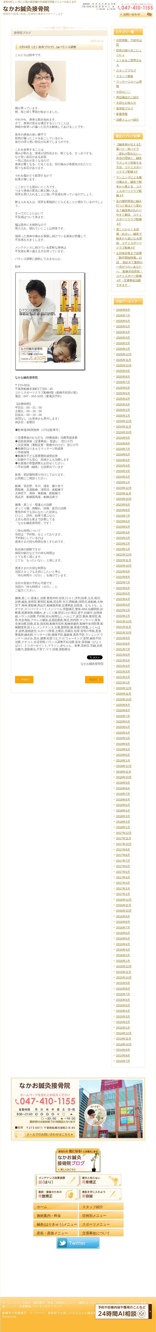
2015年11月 (123, 972)
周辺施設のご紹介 (127, 97)
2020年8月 (123, 710)
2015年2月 (123, 1022)
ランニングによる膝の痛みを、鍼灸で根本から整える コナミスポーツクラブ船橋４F (129, 186)
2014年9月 (123, 1049)
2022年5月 (123, 593)
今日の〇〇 (123, 91)
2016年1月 (123, 960)
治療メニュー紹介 (127, 119)
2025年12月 (124, 354)
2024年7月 (123, 449)
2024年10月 (124, 432)
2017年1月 (123, 894)
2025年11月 (123, 360)
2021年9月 (123, 638)
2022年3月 (123, 604)
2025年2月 (123, 410)
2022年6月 (123, 588)
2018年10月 (124, 777)
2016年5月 (123, 938)
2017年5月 (123, 872)
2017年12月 (124, 833)
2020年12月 (124, 688)
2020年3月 (123, 738)
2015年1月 (123, 1027)
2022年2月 (123, 610)
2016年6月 (123, 933)
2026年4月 (123, 332)
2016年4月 (123, 944)
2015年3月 (123, 1016)
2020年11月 (123, 693)
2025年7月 (123, 382)
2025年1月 (123, 415)
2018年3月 (123, 816)
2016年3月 (123, 949)
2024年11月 (123, 426)
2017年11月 (123, 838)
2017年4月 (123, 877)
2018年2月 (123, 821)
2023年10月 (124, 499)
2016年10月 (124, 910)
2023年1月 (123, 549)
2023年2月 (123, 543)
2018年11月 (123, 771)
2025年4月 (123, 398)
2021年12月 (124, 621)
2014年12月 (124, 1033)
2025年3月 (123, 404)
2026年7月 (123, 315)
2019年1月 (123, 760)
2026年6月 (123, 321)
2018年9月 (123, 782)
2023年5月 (123, 526)
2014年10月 (124, 1044)
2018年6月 (123, 799)
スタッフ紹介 (22, 1302)
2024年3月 (123, 471)
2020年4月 (123, 732)
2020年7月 (123, 716)
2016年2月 (123, 955)
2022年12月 (124, 554)
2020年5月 (123, 727)
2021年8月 (123, 643)
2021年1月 (123, 682)
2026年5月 (123, 326)
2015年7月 (123, 994)
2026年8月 (123, 309)
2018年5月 (123, 805)
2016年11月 (123, 905)
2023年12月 (124, 488)
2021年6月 (123, 654)
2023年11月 (123, 493)
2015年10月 (124, 977)
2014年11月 (123, 1038)
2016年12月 (124, 899)
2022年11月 (123, 560)
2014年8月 (123, 1055)
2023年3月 (123, 538)
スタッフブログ (126, 70)
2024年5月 (123, 460)
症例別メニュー (66, 1302)
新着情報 (122, 114)
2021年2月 (123, 677)
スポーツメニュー (126, 1302)
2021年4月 (123, 666)
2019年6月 (123, 749)
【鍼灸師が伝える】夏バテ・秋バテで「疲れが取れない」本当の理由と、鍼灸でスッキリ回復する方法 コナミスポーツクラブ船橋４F (129, 158)
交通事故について (30, 1306)
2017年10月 (124, 844)
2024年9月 (123, 437)
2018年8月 (123, 788)
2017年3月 (123, 882)
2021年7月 (123, 649)
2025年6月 (123, 387)
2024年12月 (124, 421)
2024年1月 (123, 482)
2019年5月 (123, 754)
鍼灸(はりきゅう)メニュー (95, 1302)
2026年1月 (123, 348)
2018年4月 (123, 810)
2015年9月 (123, 983)
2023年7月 (123, 515)
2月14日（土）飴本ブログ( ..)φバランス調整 (48, 47)
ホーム (6, 1302)
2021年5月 (123, 660)
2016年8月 (123, 921)
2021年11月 (123, 627)
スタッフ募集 (124, 76)
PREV (25, 679)
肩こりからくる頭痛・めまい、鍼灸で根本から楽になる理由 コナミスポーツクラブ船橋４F (129, 238)
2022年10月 (124, 565)
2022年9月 (123, 571)
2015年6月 (123, 999)
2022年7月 (123, 582)
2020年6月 (123, 721)
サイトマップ (53, 1306)
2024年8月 (123, 443)
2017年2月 (123, 888)
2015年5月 (123, 1005)
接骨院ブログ (124, 108)
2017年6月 (123, 866)
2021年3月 (123, 671)
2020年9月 (123, 705)
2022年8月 (123, 577)
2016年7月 (123, 927)
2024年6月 (123, 454)
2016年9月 (123, 916)
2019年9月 (123, 744)
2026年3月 (123, 337)
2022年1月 (123, 616)
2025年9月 (123, 371)
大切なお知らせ (126, 102)
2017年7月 (123, 860)
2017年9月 (123, 849)
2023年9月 (123, 504)
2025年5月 (123, 393)
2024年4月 (123, 465)
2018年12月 (124, 766)
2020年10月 (124, 699)
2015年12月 (124, 966)
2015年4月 (123, 1010)
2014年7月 (123, 1061)
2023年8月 (123, 510)
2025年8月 (123, 376)
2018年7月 (123, 794)
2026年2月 (123, 343)
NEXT (93, 679)
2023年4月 (123, 532)
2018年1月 (123, 827)
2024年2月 (123, 476)
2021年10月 (124, 632)
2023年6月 (123, 521)
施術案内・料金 (43, 1302)
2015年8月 (123, 988)
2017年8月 (123, 855)
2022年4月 (123, 599)
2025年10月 (124, 365)
